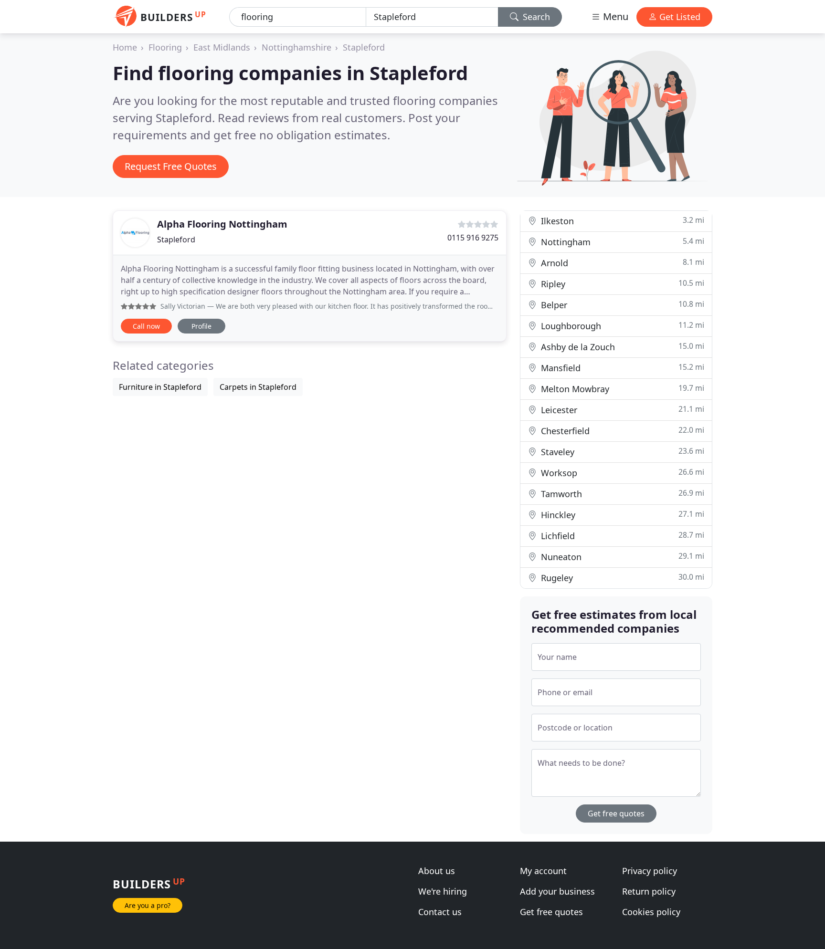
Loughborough (621, 326)
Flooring (165, 47)
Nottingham (621, 242)
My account (543, 870)
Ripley (621, 284)
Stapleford (364, 47)
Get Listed (678, 16)
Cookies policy (651, 912)
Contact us (440, 912)
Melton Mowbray (621, 389)
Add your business (557, 891)
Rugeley (621, 578)
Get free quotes (616, 813)
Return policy (649, 891)
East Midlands (221, 47)
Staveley (621, 452)
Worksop (621, 473)
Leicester (621, 410)
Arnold (621, 263)
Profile (201, 326)
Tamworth (621, 494)
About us (436, 870)
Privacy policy (649, 870)
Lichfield (621, 536)
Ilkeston (621, 221)
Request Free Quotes (171, 166)
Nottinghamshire (296, 47)
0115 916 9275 (472, 237)
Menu (614, 16)
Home (125, 47)
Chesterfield (621, 431)
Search (535, 16)
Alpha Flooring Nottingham (222, 224)
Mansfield (621, 368)
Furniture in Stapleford (160, 387)
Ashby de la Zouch (621, 347)
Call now (146, 326)
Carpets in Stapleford (258, 387)
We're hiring (442, 891)
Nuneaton (621, 557)
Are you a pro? (147, 905)
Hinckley (621, 515)
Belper (621, 305)
